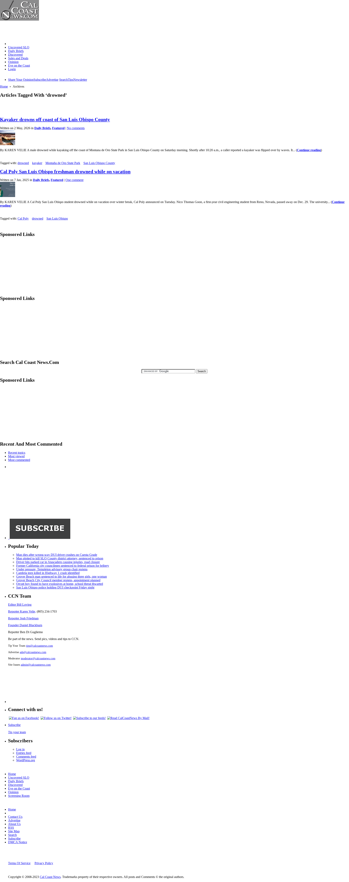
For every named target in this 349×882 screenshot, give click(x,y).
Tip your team (17, 732)
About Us (14, 824)
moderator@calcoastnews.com (38, 658)
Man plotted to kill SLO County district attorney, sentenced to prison (59, 558)
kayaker (37, 163)
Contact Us (15, 816)
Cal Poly (23, 218)
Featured (58, 128)
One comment (74, 180)
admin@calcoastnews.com (36, 664)
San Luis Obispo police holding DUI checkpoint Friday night (55, 587)
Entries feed (23, 753)
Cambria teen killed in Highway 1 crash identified (48, 573)
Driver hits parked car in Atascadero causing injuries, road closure (58, 562)
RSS (11, 827)
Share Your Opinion (21, 79)
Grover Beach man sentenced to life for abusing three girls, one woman (61, 576)
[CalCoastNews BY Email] (128, 718)
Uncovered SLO (18, 47)
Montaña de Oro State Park (62, 163)
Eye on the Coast (19, 65)
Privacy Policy (44, 863)
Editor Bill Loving (20, 604)
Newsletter (80, 79)
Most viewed (16, 456)
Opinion (13, 62)
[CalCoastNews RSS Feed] (89, 718)
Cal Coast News (50, 877)
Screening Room (18, 795)
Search (63, 79)
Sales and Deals (18, 58)
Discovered (15, 54)
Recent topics (16, 452)
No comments (76, 128)
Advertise (52, 79)
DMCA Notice (17, 842)
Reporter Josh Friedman (23, 618)
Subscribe (40, 79)
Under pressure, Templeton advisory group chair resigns (51, 569)
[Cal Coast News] (19, 19)
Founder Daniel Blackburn (25, 625)
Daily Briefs (16, 51)
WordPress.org (25, 760)
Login (12, 69)
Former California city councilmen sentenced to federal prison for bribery (62, 565)
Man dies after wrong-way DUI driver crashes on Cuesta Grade (56, 554)
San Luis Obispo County (99, 163)
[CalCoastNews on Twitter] (56, 718)
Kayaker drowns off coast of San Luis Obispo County (55, 119)
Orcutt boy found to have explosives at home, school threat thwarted (59, 584)
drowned (23, 163)
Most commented (19, 460)
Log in (20, 749)
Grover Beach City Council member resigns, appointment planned (58, 580)
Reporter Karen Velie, (22, 611)
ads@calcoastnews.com (33, 652)
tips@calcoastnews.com (39, 645)
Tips (70, 79)
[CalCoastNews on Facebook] (24, 718)
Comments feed (26, 756)
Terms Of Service (19, 863)
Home (12, 43)
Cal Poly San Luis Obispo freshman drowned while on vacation (65, 171)
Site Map (14, 831)
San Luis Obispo (57, 218)
